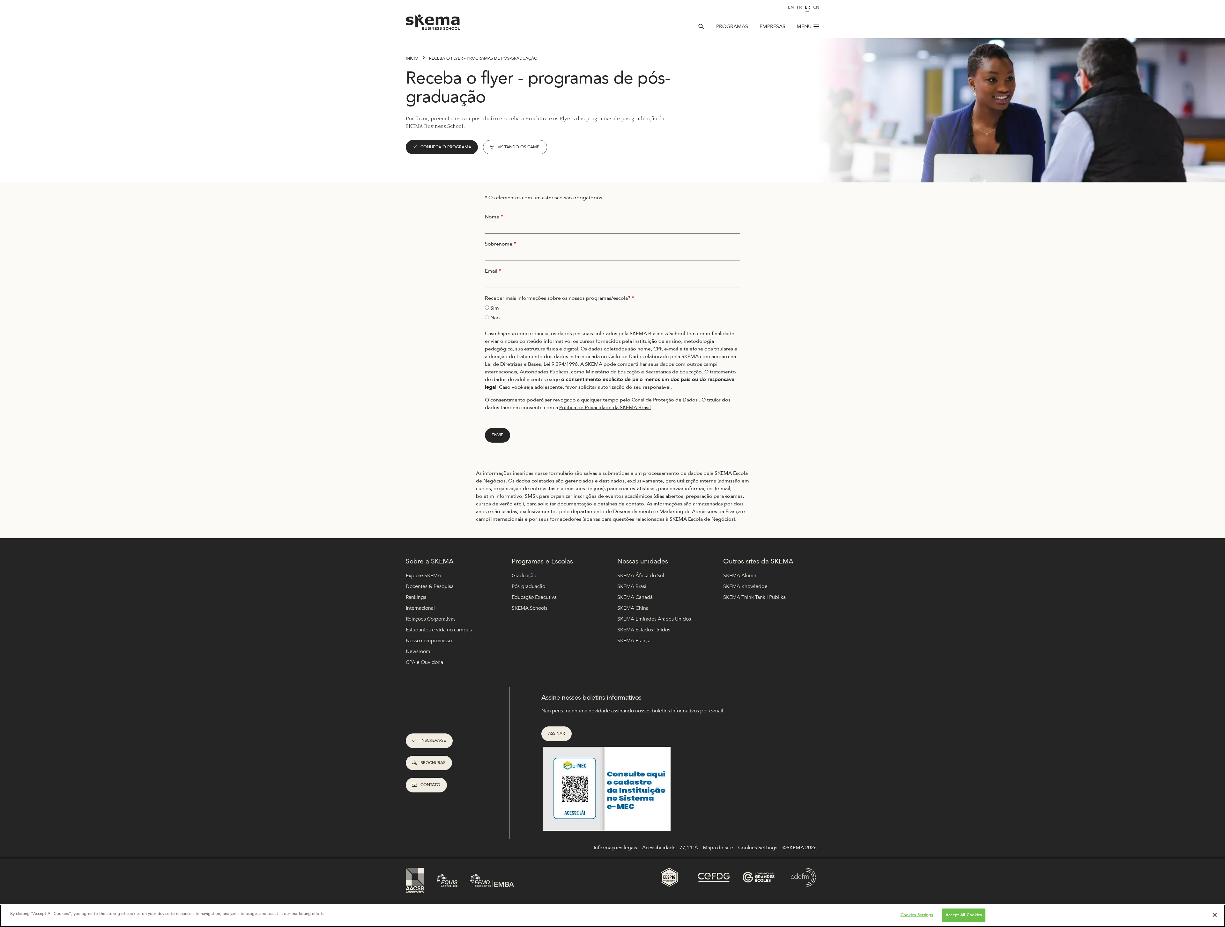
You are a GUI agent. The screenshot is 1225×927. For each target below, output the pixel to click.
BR (807, 7)
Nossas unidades (642, 561)
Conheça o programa (445, 147)
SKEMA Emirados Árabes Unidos (654, 618)
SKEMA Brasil (632, 586)
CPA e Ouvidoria (424, 662)
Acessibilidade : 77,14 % (670, 847)
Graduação (524, 575)
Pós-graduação (528, 586)
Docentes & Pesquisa (430, 586)
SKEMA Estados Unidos (643, 629)
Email (491, 271)
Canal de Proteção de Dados (665, 399)
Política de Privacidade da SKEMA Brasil (605, 407)
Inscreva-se (433, 740)
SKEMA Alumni (740, 575)
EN (791, 7)
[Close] (1215, 915)
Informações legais (615, 847)
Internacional (420, 608)
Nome (492, 216)
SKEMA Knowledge (745, 586)
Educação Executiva (534, 597)
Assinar (556, 733)
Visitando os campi (519, 147)
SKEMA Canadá (635, 597)
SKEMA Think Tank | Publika (754, 597)
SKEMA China (633, 608)
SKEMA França (633, 640)
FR (799, 7)
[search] (701, 26)
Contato (430, 785)
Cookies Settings (917, 915)
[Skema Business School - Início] (433, 24)
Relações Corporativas (431, 618)
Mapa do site (718, 847)
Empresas (772, 26)
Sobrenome (498, 243)
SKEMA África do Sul (640, 575)
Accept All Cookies (964, 915)
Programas (732, 26)
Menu (804, 26)
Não (495, 317)
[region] (612, 915)
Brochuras (432, 763)
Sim (494, 308)
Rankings (416, 597)
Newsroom (418, 651)
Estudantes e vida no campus (439, 629)
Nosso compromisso (429, 640)
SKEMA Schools (529, 608)
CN (816, 7)
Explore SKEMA (423, 575)
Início (412, 58)
